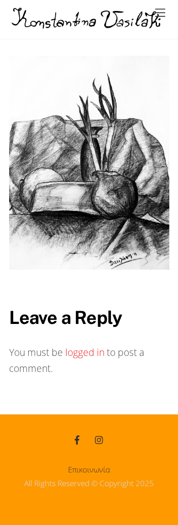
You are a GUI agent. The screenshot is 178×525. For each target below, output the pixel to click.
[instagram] (99, 439)
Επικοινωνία (89, 469)
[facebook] (77, 439)
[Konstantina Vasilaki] (87, 24)
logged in (85, 352)
